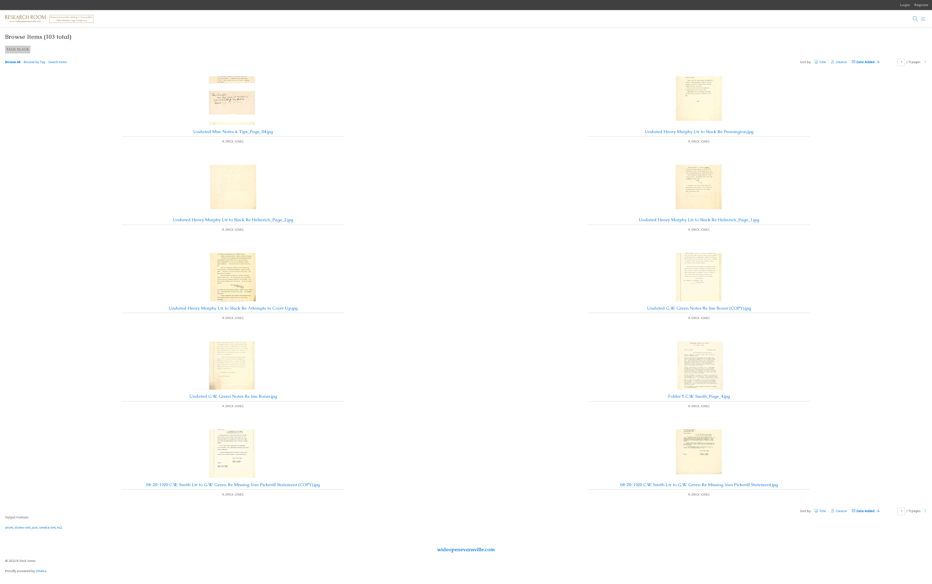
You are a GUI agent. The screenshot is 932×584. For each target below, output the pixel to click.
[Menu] (923, 19)
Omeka (41, 571)
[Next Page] (925, 62)
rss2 (59, 528)
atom (9, 528)
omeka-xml (47, 528)
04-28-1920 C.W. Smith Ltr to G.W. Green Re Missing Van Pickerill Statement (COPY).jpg (233, 484)
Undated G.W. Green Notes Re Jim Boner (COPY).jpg (699, 308)
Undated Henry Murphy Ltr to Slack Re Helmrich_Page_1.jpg (699, 219)
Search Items (57, 62)
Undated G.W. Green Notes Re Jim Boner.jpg (233, 396)
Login (905, 5)
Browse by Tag (34, 62)
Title (822, 62)
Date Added (866, 62)
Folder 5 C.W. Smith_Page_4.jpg (699, 396)
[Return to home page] (49, 17)
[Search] (915, 19)
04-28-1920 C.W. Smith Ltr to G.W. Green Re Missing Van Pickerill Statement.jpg (699, 484)
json (35, 528)
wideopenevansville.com (466, 549)
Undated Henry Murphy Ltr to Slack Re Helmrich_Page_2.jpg (233, 219)
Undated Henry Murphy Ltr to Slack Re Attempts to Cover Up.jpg (233, 308)
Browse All (12, 62)
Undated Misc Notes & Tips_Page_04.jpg (233, 131)
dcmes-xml (22, 528)
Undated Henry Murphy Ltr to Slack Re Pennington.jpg (699, 131)
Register (921, 5)
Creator (841, 62)
